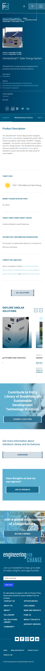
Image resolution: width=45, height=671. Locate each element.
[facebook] (17, 109)
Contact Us (9, 601)
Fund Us (27, 615)
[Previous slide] (35, 310)
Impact (7, 610)
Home (5, 650)
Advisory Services (32, 624)
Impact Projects (32, 620)
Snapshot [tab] (6, 118)
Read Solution (8, 363)
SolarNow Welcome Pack (23, 270)
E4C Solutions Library (10, 621)
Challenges (29, 606)
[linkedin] (28, 109)
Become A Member (22, 534)
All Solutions (22, 293)
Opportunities (31, 601)
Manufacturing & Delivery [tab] (23, 118)
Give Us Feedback (22, 490)
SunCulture (6, 76)
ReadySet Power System (30, 274)
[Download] (7, 109)
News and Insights (32, 610)
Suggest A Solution (23, 419)
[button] (41, 6)
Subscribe (8, 585)
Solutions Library (11, 18)
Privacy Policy (33, 650)
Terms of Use (7, 655)
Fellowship (9, 615)
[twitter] (23, 109)
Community (9, 627)
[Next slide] (40, 310)
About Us (8, 606)
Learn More (22, 455)
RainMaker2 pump (26, 148)
